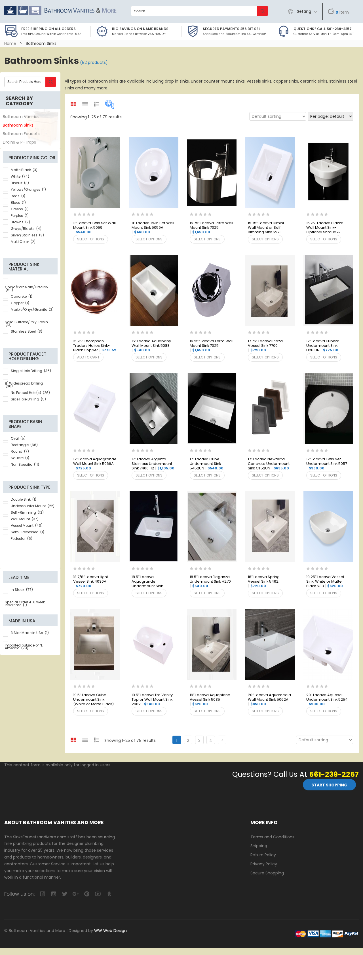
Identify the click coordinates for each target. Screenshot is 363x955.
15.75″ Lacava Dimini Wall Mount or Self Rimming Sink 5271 (266, 228)
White (20, 176)
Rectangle (24, 444)
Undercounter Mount (32, 505)
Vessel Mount (27, 525)
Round (20, 451)
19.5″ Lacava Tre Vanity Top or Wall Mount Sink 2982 (152, 700)
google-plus (75, 893)
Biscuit (20, 182)
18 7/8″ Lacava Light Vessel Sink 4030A (90, 581)
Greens (20, 209)
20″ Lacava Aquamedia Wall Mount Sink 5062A (269, 699)
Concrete (21, 296)
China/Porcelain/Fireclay (26, 288)
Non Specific (25, 464)
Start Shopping (329, 785)
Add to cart (88, 357)
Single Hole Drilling (31, 370)
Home (10, 43)
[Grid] (73, 739)
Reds (18, 196)
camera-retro (53, 893)
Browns (20, 222)
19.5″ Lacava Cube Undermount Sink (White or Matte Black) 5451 (93, 700)
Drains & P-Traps (19, 142)
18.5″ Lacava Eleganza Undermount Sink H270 (210, 581)
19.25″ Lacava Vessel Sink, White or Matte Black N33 (325, 582)
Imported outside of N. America (24, 646)
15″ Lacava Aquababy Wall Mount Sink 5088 (151, 345)
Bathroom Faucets (21, 134)
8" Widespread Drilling (24, 385)
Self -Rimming (27, 512)
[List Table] (96, 739)
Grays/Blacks (26, 228)
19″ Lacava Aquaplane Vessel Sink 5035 (210, 699)
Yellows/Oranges (28, 189)
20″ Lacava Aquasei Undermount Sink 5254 (327, 699)
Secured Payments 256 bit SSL (231, 28)
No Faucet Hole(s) (30, 392)
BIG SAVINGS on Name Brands (140, 28)
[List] (85, 739)
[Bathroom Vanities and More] (60, 10)
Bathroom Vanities (21, 116)
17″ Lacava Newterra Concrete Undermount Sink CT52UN (269, 464)
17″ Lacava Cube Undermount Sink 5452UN (206, 464)
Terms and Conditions (272, 837)
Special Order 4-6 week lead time (25, 603)
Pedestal (21, 538)
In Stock (22, 589)
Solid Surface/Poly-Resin (26, 323)
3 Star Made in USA (30, 632)
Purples (20, 215)
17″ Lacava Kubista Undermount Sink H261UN (322, 346)
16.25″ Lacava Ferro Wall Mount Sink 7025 (211, 345)
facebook (42, 893)
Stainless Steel (26, 331)
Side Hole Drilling (28, 399)
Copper (20, 303)
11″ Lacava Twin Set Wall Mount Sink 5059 (94, 227)
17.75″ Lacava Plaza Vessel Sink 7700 (265, 345)
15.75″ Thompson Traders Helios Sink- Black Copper (94, 346)
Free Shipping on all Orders (48, 28)
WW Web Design (110, 930)
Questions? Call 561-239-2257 (323, 28)
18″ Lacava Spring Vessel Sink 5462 (264, 581)
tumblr (108, 893)
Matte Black (24, 169)
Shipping (258, 846)
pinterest (86, 893)
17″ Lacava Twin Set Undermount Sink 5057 (326, 464)
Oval (18, 438)
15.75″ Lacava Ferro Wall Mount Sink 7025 (211, 227)
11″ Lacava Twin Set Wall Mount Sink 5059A (153, 227)
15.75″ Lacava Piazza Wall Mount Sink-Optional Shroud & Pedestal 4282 (324, 228)
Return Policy (263, 855)
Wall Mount (25, 519)
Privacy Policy (263, 864)
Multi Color (23, 241)
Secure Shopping (267, 873)
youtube (97, 893)
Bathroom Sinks (18, 125)
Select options (90, 239)
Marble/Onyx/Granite (32, 309)
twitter (64, 893)
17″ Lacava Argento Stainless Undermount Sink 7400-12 (153, 464)
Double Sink (23, 499)
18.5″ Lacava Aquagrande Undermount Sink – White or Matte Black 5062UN (150, 582)
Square (20, 458)
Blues (18, 202)
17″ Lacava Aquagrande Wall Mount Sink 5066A (95, 464)
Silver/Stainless (27, 235)
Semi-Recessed (27, 532)
